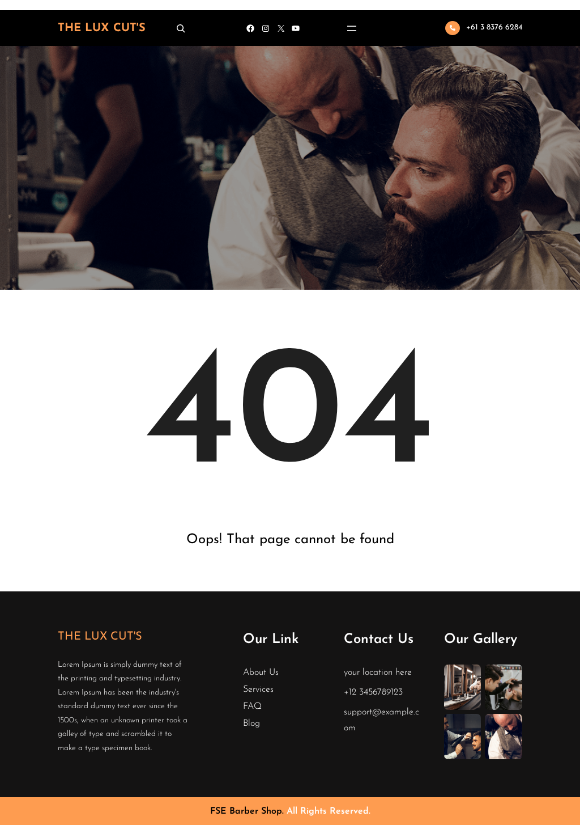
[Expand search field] (180, 28)
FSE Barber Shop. (248, 811)
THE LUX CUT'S (102, 28)
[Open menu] (352, 28)
